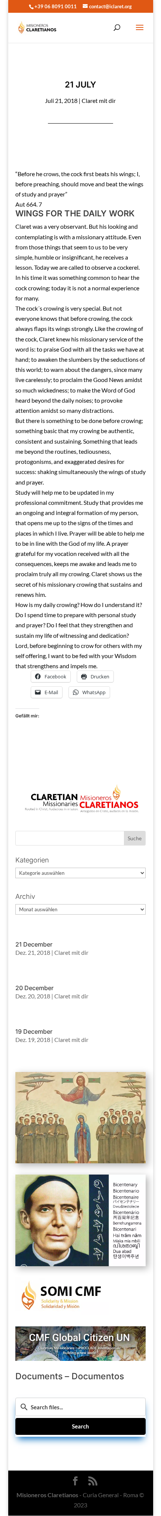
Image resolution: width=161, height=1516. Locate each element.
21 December (33, 944)
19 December (33, 1031)
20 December (34, 988)
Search (80, 1426)
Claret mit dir (99, 100)
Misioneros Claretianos (47, 1494)
